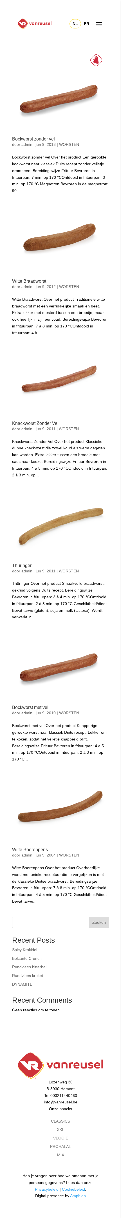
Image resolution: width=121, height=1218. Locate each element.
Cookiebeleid (73, 1189)
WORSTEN (69, 144)
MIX (60, 1155)
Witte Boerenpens (30, 849)
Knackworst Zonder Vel (35, 423)
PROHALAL (60, 1147)
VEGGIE (60, 1138)
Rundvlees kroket (27, 975)
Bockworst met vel (30, 707)
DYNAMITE (22, 984)
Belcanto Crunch (27, 958)
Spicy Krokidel (24, 949)
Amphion (78, 1196)
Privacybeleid (47, 1189)
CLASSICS (60, 1121)
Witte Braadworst (29, 281)
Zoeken (99, 922)
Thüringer (22, 565)
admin (26, 144)
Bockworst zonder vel (33, 139)
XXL (60, 1130)
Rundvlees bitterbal (29, 967)
